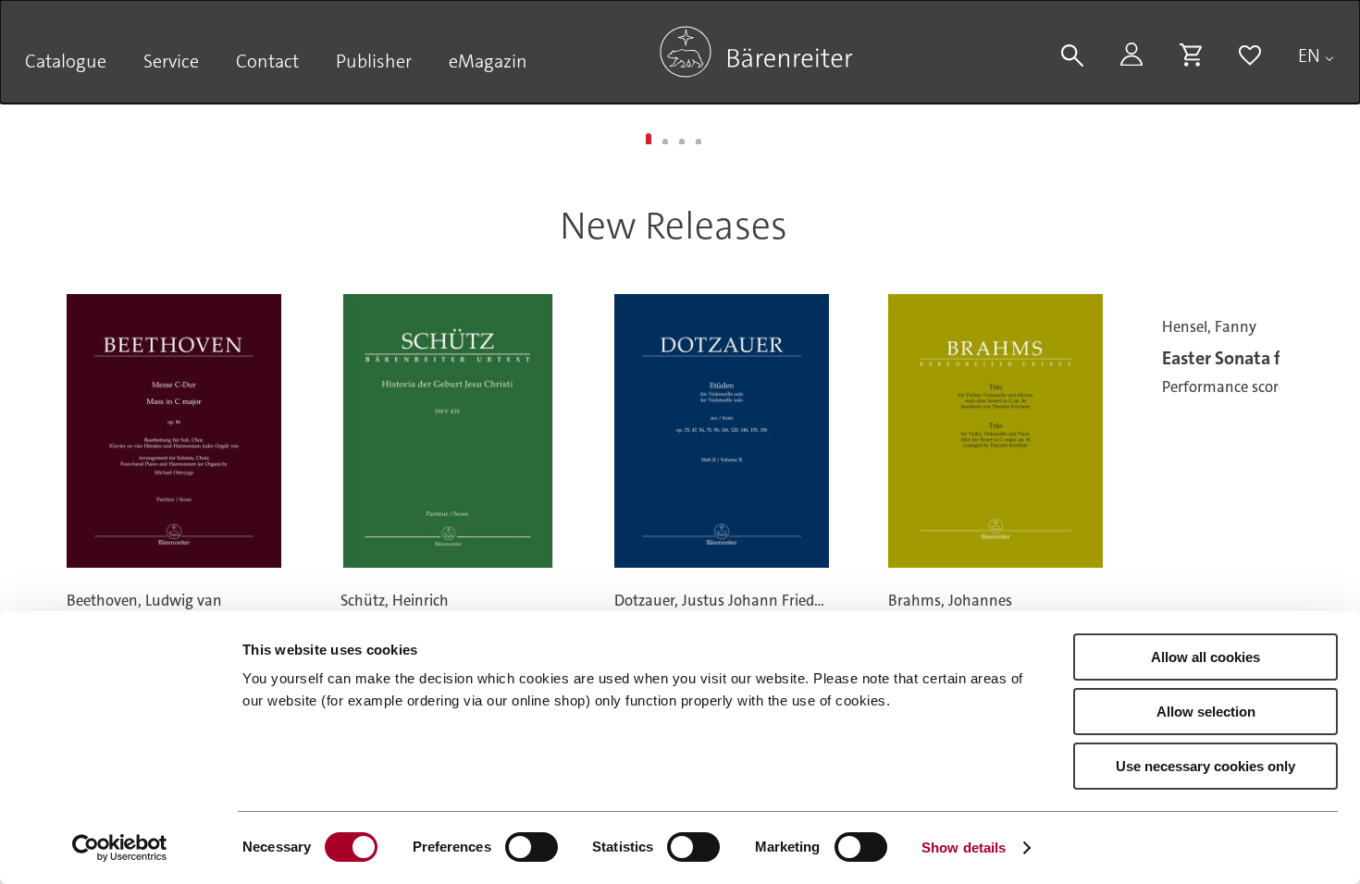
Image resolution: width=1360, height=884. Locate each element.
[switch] (531, 847)
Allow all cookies (1205, 657)
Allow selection (1205, 711)
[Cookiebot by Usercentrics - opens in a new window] (120, 848)
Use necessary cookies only (1205, 766)
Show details (963, 847)
